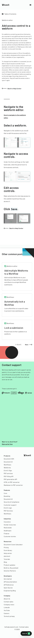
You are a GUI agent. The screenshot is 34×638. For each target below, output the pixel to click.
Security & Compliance (11, 502)
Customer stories (10, 536)
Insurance (7, 522)
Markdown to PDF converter (13, 485)
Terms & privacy (9, 616)
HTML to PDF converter (12, 482)
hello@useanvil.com (11, 627)
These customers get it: (9, 388)
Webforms (7, 467)
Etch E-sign (8, 508)
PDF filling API (8, 476)
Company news (9, 604)
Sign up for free (7, 444)
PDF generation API (10, 479)
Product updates (9, 565)
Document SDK (9, 459)
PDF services (8, 473)
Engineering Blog (10, 590)
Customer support (10, 505)
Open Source (8, 588)
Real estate (8, 527)
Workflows (7, 465)
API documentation (10, 582)
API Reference (9, 585)
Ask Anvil (7, 556)
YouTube (7, 610)
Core (5, 493)
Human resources (10, 525)
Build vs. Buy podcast (11, 568)
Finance (6, 533)
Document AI (8, 462)
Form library (8, 550)
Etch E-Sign (8, 470)
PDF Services (8, 511)
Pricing (6, 547)
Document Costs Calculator (13, 544)
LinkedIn (7, 607)
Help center (8, 553)
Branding (7, 496)
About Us (7, 599)
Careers (6, 613)
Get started (8, 579)
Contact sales (8, 602)
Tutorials (7, 559)
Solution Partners (10, 571)
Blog (5, 562)
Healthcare (7, 530)
